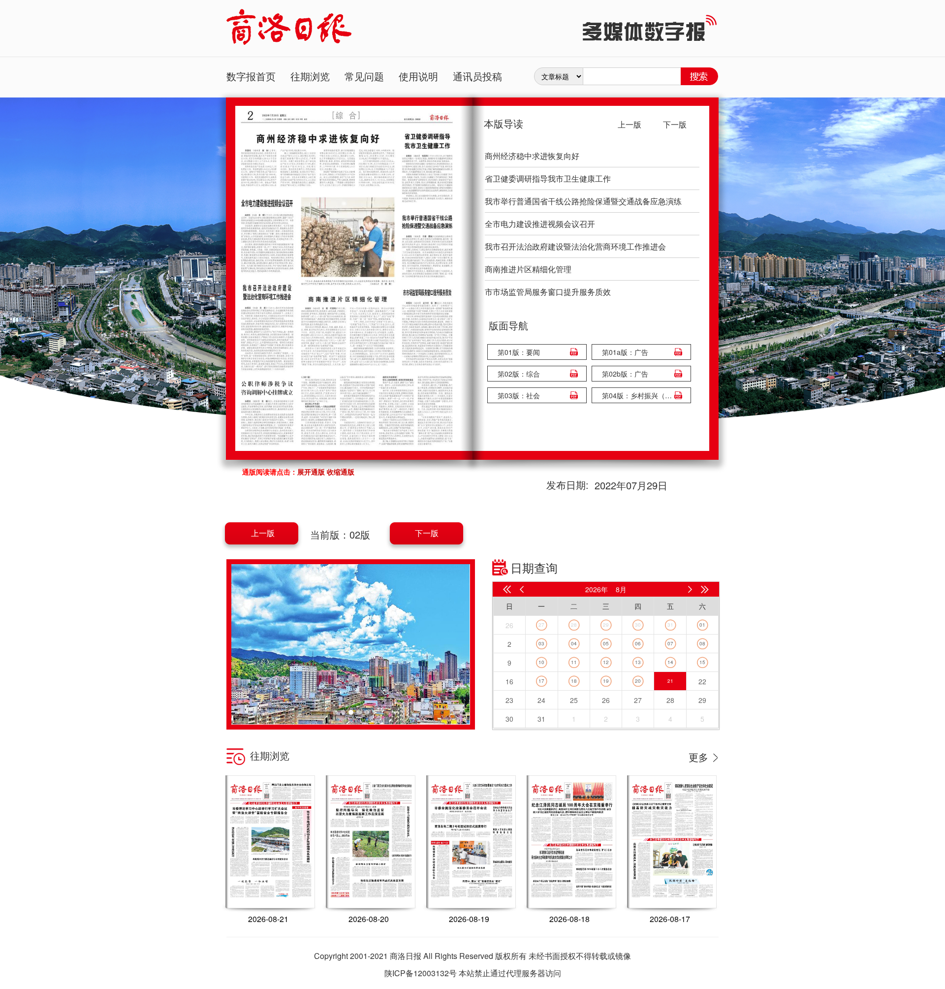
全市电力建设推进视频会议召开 (540, 223)
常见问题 (364, 76)
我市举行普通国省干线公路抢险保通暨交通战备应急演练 (583, 201)
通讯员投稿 (477, 76)
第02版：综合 (519, 374)
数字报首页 (251, 76)
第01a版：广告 (625, 352)
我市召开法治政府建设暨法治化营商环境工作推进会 (575, 246)
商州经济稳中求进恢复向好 (532, 155)
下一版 (427, 533)
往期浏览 (310, 76)
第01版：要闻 (519, 352)
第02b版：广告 (625, 374)
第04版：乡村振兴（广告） (639, 395)
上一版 (263, 533)
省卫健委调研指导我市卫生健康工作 (548, 178)
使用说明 (418, 76)
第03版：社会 (519, 395)
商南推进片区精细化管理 (528, 269)
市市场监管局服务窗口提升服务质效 (548, 291)
